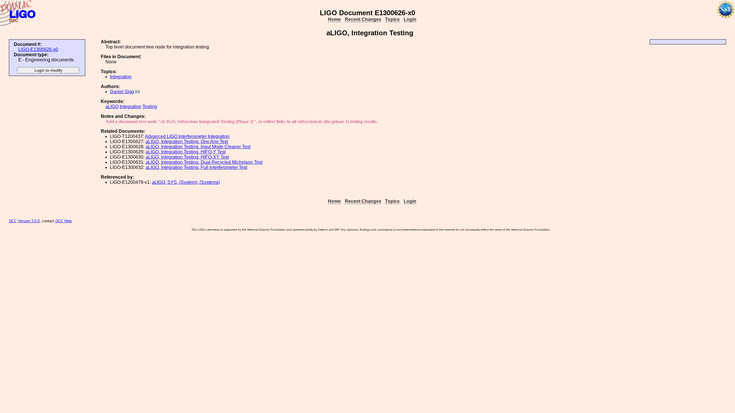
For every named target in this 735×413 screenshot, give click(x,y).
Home (334, 19)
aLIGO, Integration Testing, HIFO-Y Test (186, 151)
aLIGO (112, 106)
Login (410, 19)
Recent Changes (363, 19)
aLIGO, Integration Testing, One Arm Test (187, 141)
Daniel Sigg (122, 91)
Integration (120, 76)
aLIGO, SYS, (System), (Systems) (186, 182)
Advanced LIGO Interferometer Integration (187, 136)
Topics (392, 19)
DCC (13, 221)
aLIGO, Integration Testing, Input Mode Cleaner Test (198, 146)
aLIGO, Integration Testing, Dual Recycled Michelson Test (204, 162)
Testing (149, 106)
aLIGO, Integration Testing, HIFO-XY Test (187, 157)
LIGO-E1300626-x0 (38, 49)
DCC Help (63, 221)
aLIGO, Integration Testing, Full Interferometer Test (196, 167)
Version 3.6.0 (29, 221)
